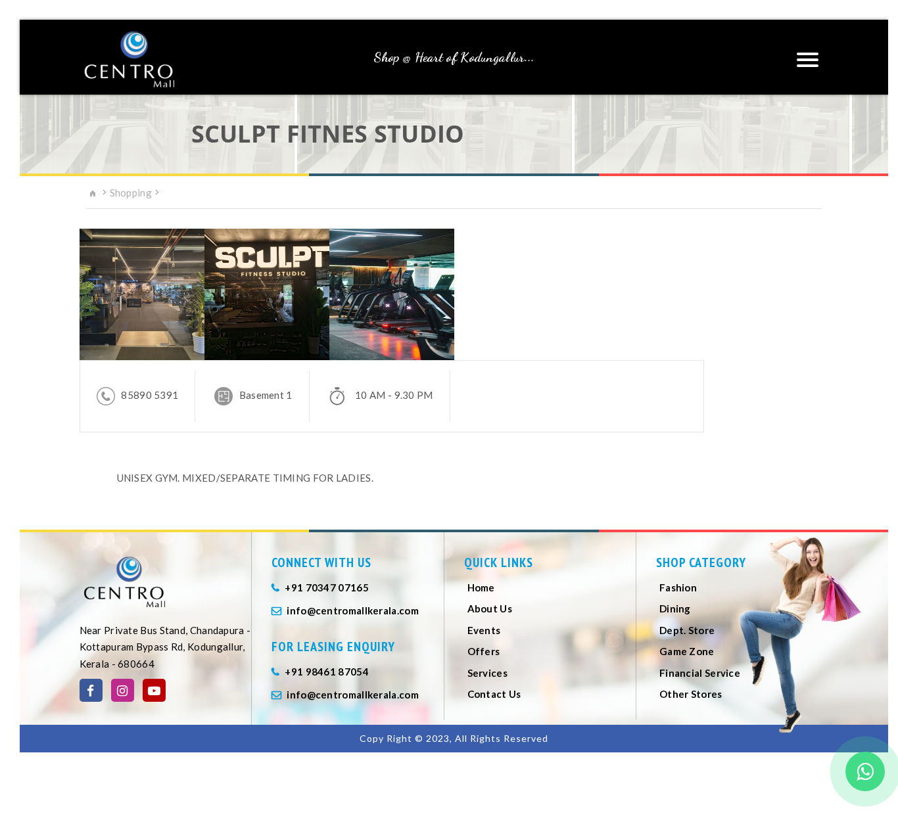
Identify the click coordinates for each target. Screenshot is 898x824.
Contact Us (494, 694)
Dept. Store (687, 630)
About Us (489, 608)
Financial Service (699, 673)
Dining (675, 608)
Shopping (131, 192)
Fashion (678, 587)
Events (484, 630)
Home (481, 587)
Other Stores (690, 694)
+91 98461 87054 (327, 671)
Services (487, 673)
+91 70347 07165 (327, 587)
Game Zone (687, 651)
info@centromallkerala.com (353, 610)
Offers (483, 651)
